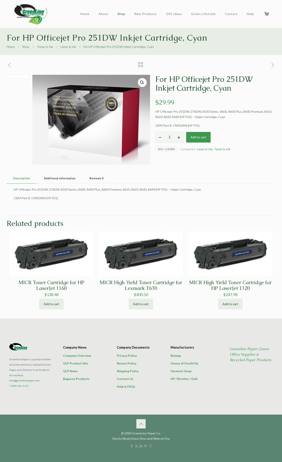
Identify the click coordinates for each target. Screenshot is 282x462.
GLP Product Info (75, 363)
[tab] (22, 178)
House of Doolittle (184, 363)
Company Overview (77, 355)
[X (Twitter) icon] (136, 446)
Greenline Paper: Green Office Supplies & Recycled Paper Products (250, 354)
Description (21, 178)
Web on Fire (161, 438)
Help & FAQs (126, 386)
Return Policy (126, 363)
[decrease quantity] (160, 137)
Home (11, 47)
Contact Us (125, 379)
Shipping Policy (128, 371)
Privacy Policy (127, 355)
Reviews (96, 178)
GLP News (70, 371)
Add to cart (198, 137)
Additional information (60, 178)
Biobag (176, 355)
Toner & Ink (45, 47)
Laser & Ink (68, 47)
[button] (142, 82)
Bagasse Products (76, 379)
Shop (25, 47)
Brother (183, 379)
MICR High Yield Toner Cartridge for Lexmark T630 (141, 285)
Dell (194, 379)
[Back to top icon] (141, 423)
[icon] (150, 446)
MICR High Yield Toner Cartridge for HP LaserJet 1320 (230, 285)
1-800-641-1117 (19, 385)
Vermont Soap (181, 371)
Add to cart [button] (51, 304)
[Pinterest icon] (145, 446)
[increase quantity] (179, 137)
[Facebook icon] (132, 446)
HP (173, 379)
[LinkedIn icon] (141, 446)
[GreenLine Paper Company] (30, 14)
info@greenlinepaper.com (24, 380)
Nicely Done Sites (134, 438)
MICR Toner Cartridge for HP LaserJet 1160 (51, 285)
